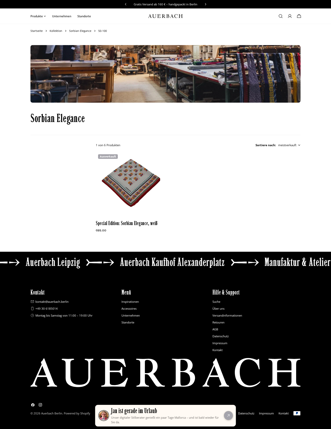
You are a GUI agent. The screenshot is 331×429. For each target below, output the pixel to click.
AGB (215, 329)
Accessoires (129, 308)
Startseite (36, 31)
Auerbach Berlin (51, 413)
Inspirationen (130, 302)
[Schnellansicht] (154, 160)
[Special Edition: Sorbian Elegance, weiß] (128, 184)
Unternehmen (130, 315)
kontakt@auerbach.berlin (52, 302)
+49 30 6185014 (46, 308)
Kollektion (56, 31)
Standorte (127, 322)
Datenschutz (220, 336)
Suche (216, 302)
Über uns (218, 308)
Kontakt (217, 350)
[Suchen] (280, 16)
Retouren (218, 322)
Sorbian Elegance (80, 31)
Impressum (219, 343)
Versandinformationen (227, 315)
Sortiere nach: (266, 145)
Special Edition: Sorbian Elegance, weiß (126, 223)
